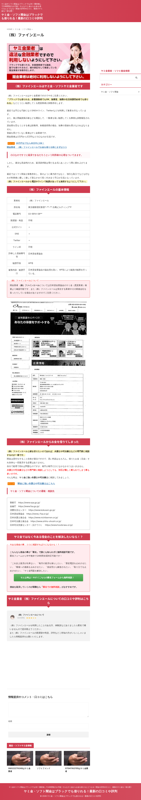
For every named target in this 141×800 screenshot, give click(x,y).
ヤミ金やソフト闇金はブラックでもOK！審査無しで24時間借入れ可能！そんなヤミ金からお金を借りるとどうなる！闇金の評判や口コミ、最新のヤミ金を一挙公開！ (70, 787)
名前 (10, 721)
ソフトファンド (43, 768)
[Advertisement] (48, 664)
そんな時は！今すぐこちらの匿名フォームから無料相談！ (47, 577)
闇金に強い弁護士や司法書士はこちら (36, 483)
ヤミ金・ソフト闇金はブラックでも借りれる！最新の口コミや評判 (70, 791)
